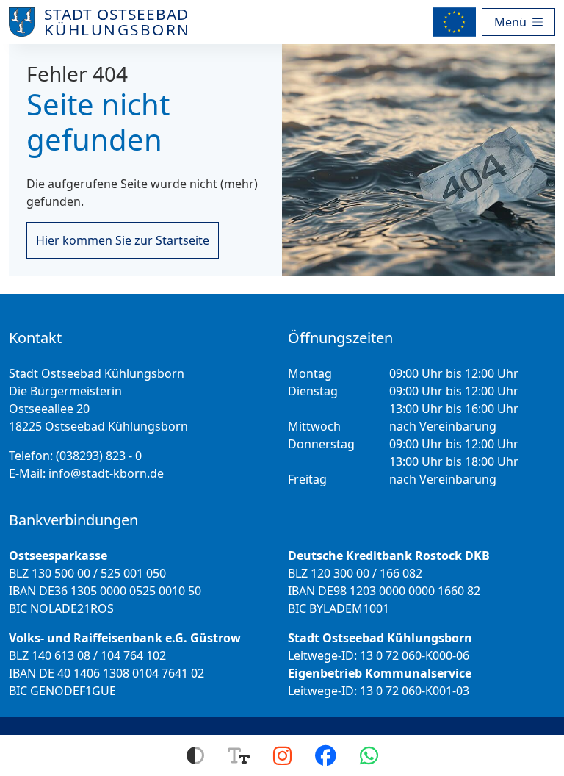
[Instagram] (282, 755)
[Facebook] (325, 755)
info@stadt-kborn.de (106, 473)
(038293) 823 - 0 (99, 456)
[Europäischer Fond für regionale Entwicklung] (457, 22)
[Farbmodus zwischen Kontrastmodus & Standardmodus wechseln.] (195, 755)
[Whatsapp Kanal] (369, 755)
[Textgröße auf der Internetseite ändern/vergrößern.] (238, 755)
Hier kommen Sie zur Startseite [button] (122, 240)
